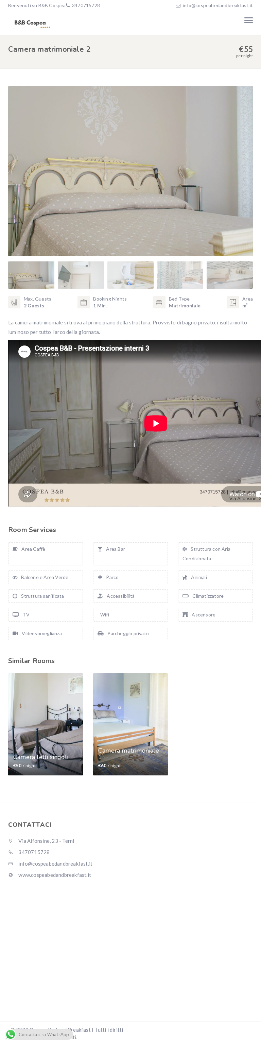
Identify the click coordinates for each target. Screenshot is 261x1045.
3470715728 (85, 5)
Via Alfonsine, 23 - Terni (45, 841)
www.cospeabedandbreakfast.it (54, 875)
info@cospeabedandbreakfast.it (218, 5)
